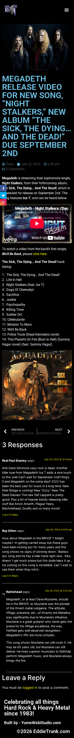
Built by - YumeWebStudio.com (32, 722)
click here (39, 254)
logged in (30, 687)
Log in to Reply (10, 514)
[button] (66, 9)
